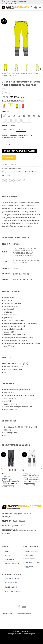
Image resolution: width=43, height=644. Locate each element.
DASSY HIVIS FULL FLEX (21, 274)
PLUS (20, 279)
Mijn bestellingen (11, 587)
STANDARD (27, 279)
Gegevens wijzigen (11, 583)
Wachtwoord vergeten (13, 591)
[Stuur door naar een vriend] (16, 180)
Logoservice (9, 559)
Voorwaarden (32, 562)
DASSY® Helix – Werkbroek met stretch (11, 480)
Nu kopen (9, 157)
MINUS (15, 279)
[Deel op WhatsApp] (4, 180)
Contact (8, 551)
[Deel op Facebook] (8, 180)
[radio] (4, 106)
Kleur (4, 101)
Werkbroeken (26, 73)
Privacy (29, 567)
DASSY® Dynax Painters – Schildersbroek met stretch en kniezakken (31, 477)
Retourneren (30, 559)
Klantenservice (31, 551)
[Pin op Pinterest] (20, 180)
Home (4, 73)
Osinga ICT (27, 631)
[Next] (38, 38)
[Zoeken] (32, 7)
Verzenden (29, 555)
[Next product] (4, 92)
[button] (35, 7)
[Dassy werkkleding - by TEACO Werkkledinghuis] (15, 7)
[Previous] (5, 38)
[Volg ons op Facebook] (19, 607)
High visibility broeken (20, 172)
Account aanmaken (12, 579)
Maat (4, 111)
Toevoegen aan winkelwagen (19, 151)
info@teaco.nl (15, 525)
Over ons (8, 555)
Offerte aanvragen (12, 564)
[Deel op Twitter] (12, 180)
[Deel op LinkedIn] (24, 180)
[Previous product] (8, 92)
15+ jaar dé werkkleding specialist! (15, 1)
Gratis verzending (10, 3)
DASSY (8, 175)
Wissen (38, 100)
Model (4, 125)
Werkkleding (13, 73)
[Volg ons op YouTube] (24, 607)
